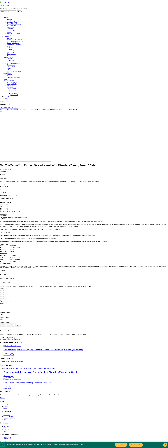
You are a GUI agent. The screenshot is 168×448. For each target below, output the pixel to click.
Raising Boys (10, 52)
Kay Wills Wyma (6, 169)
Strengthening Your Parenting (15, 41)
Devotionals (10, 60)
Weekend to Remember (13, 82)
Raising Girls (10, 51)
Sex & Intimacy (11, 25)
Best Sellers (10, 85)
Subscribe (2, 398)
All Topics (7, 109)
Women (9, 68)
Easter (12, 91)
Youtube (6, 431)
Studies (9, 76)
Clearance (6, 96)
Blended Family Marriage (14, 24)
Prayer (9, 62)
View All (9, 19)
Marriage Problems (12, 22)
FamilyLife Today (12, 84)
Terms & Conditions (9, 418)
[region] (84, 445)
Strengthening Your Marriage (15, 21)
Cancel (18, 326)
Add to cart (3, 215)
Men (8, 69)
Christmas (13, 90)
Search (19, 11)
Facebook (6, 429)
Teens (8, 46)
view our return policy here (28, 267)
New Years (13, 93)
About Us (6, 405)
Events (5, 408)
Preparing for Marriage (13, 33)
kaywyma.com (103, 241)
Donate (6, 98)
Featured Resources (9, 80)
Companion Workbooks (13, 77)
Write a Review (4, 171)
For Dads (9, 49)
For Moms (10, 47)
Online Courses (11, 87)
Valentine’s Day (14, 95)
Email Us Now (13, 108)
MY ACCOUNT (4, 101)
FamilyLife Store (4, 5)
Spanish (9, 55)
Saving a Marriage (12, 30)
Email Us (12, 337)
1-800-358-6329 (4, 108)
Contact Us (7, 415)
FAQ (5, 419)
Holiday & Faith (11, 88)
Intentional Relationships (14, 71)
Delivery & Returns (9, 416)
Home (1, 109)
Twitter (5, 428)
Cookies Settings (121, 444)
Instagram (6, 426)
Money (9, 32)
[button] (9, 355)
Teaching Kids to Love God (14, 39)
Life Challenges (11, 66)
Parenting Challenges (13, 43)
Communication (11, 27)
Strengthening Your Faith (14, 63)
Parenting (6, 36)
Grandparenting (11, 54)
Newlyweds (10, 35)
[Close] (165, 445)
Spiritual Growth (8, 57)
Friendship (10, 28)
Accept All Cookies (136, 444)
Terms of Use (7, 438)
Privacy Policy (8, 437)
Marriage (6, 17)
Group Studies (7, 73)
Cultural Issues (11, 65)
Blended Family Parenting (14, 44)
